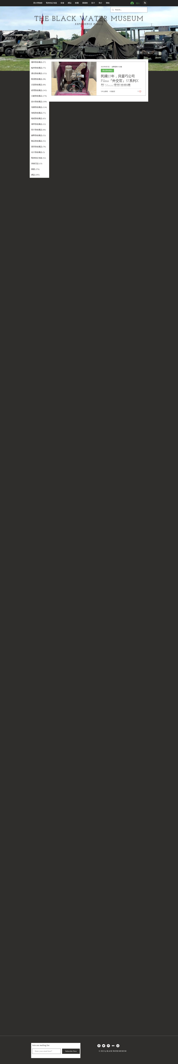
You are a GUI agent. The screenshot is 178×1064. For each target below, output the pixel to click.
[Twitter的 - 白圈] (103, 1045)
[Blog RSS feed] (145, 2)
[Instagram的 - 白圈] (117, 1045)
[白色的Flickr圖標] (113, 1045)
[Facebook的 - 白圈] (99, 1045)
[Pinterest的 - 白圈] (108, 1045)
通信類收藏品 (107, 70)
